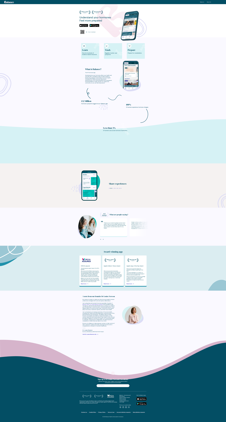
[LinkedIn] (126, 407)
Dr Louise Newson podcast (96, 304)
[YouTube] (129, 407)
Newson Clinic (86, 304)
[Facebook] (120, 407)
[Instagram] (123, 407)
